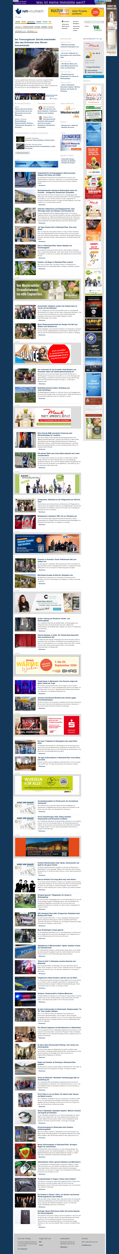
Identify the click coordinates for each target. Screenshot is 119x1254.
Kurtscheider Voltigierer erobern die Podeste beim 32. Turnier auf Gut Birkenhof (57, 307)
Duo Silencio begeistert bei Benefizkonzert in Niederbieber (59, 1027)
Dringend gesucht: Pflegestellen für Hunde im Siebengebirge (69, 76)
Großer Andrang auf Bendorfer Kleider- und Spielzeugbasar (54, 619)
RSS (40, 1242)
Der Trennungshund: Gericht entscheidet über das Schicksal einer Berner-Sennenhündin (35, 42)
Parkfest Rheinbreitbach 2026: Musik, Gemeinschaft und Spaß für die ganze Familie (58, 864)
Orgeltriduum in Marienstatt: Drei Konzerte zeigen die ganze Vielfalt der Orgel (57, 682)
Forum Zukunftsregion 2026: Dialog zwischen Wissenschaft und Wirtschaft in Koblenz (54, 818)
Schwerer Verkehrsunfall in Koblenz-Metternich (55, 993)
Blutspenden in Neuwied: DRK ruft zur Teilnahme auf (57, 516)
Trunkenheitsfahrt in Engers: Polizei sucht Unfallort (57, 1179)
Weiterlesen (44, 87)
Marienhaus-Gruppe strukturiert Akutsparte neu (55, 575)
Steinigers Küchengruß (68, 163)
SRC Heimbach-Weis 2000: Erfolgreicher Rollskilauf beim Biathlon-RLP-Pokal (59, 914)
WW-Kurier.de (65, 26)
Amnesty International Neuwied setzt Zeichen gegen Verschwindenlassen (57, 699)
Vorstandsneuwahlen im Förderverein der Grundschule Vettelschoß (58, 802)
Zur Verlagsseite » (23, 1249)
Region (17, 22)
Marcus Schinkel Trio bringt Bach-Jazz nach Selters (57, 879)
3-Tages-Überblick (93, 67)
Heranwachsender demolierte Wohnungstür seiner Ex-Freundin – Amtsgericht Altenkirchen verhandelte (46, 123)
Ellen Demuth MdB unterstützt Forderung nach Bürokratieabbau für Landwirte (55, 434)
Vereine (38, 22)
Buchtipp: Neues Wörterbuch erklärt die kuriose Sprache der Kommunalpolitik (59, 1212)
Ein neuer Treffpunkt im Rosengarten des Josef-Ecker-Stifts (70, 55)
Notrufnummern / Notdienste (69, 125)
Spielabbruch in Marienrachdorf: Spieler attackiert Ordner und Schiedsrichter (59, 946)
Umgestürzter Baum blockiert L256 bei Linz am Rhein (57, 978)
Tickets (87, 26)
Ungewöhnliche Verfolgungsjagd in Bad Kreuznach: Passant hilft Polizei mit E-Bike (57, 174)
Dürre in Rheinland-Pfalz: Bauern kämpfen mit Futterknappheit (55, 246)
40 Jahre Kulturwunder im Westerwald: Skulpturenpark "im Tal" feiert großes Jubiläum (59, 1010)
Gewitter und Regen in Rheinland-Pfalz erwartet (55, 262)
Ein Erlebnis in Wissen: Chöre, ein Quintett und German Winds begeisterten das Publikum (58, 1195)
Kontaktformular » (87, 1245)
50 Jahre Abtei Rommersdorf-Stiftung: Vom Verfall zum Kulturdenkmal (58, 1046)
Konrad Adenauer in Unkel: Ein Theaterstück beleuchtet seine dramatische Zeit (58, 636)
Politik (23, 22)
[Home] (16, 17)
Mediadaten (76, 23)
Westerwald (20, 31)
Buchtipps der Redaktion (68, 161)
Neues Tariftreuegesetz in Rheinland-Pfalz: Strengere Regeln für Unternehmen (57, 1145)
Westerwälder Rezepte (67, 159)
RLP (50, 22)
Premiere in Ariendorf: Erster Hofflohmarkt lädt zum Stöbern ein (57, 560)
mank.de (89, 76)
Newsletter (65, 28)
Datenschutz (76, 26)
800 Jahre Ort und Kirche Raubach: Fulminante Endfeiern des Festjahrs (47, 111)
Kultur (45, 22)
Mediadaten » (64, 1247)
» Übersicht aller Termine (22, 153)
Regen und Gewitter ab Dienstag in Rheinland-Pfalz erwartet (57, 1063)
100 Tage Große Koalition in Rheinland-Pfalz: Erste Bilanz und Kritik (59, 758)
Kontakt (75, 30)
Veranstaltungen (28, 26)
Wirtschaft (31, 22)
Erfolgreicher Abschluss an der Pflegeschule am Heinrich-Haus (59, 500)
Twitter (41, 1245)
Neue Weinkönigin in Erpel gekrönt (50, 930)
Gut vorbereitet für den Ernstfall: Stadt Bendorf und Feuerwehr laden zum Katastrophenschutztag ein (57, 370)
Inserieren (75, 21)
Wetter (50, 26)
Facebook (66, 21)
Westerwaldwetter (92, 70)
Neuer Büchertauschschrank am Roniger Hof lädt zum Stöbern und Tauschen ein (58, 325)
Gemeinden (44, 26)
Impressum (76, 28)
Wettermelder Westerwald (94, 72)
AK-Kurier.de (65, 24)
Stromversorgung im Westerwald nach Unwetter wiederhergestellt (55, 1128)
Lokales (18, 26)
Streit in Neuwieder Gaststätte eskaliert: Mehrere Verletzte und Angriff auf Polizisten (59, 1112)
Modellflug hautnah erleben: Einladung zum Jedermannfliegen (54, 389)
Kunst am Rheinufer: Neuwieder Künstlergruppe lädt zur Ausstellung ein (58, 1078)
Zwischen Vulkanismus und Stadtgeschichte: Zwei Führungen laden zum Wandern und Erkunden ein (56, 210)
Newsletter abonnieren (67, 127)
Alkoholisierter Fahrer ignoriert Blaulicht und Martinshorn (59, 1162)
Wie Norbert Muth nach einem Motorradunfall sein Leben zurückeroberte (69, 66)
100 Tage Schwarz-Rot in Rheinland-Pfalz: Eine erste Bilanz (57, 228)
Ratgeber (37, 26)
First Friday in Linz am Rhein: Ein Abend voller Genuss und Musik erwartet (58, 1095)
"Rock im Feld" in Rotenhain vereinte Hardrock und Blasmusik (57, 962)
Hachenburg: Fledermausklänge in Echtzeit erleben (39, 140)
